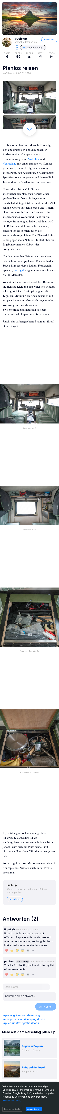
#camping (30, 1019)
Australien (33, 159)
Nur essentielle (12, 1109)
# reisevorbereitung (28, 1015)
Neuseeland (9, 163)
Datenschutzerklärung (11, 1100)
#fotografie (23, 1023)
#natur (35, 1023)
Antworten (45, 1006)
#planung (9, 1015)
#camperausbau (13, 1019)
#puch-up (9, 1023)
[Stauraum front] (29, 97)
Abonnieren (49, 39)
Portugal (19, 270)
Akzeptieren (33, 1109)
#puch (41, 1019)
